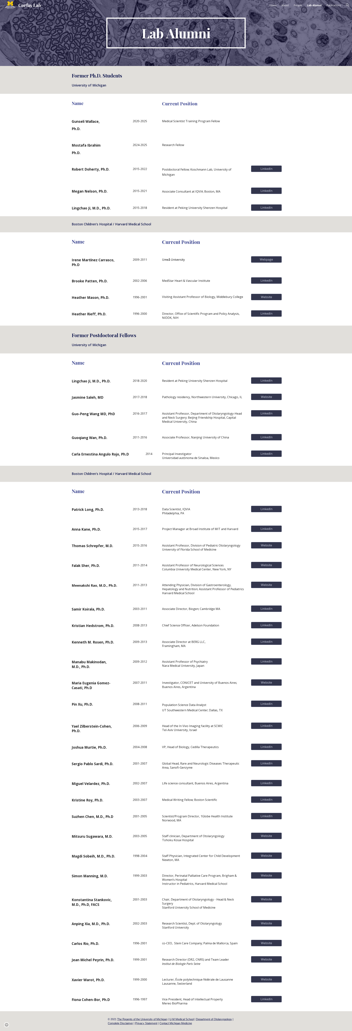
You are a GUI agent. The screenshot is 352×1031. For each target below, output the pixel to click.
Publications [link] (333, 5)
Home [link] (273, 5)
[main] (176, 33)
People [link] (298, 5)
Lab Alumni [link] (314, 5)
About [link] (285, 5)
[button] (347, 5)
